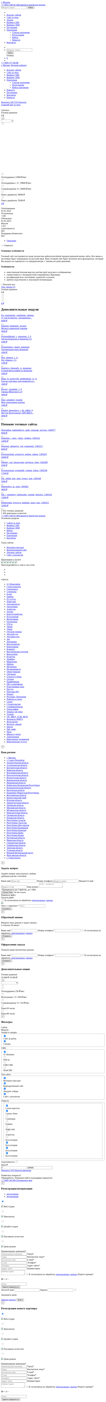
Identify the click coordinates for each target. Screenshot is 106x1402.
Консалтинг (12, 654)
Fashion (10, 596)
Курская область (14, 800)
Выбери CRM (13, 25)
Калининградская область (19, 788)
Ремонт (10, 694)
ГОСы (10, 624)
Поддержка (12, 27)
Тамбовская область (16, 845)
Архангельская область (17, 763)
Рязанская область (15, 840)
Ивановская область (16, 783)
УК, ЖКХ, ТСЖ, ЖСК (17, 717)
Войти (20, 1300)
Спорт (10, 702)
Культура (11, 656)
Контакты (11, 42)
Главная (5, 105)
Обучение (11, 674)
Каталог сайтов (14, 15)
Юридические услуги (17, 742)
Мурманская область (16, 810)
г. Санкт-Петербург (16, 760)
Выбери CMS (13, 22)
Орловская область (15, 815)
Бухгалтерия (12, 616)
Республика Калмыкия (17, 828)
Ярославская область (16, 855)
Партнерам (12, 30)
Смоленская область (16, 843)
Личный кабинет (19, 65)
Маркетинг (12, 661)
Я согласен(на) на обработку (28, 900)
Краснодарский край (16, 798)
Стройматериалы (15, 707)
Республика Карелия (16, 830)
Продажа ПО (13, 692)
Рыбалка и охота (14, 699)
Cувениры (11, 591)
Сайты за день (13, 523)
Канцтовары (12, 646)
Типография (12, 709)
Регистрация (18, 35)
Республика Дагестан (17, 823)
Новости (16, 40)
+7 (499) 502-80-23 (9, 1180)
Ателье (10, 611)
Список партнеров (21, 32)
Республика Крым (15, 835)
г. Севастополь (13, 858)
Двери (10, 626)
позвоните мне (25, 5)
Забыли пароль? (8, 1300)
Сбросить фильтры (22, 1170)
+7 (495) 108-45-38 (9, 5)
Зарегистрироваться (10, 1287)
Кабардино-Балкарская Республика (23, 785)
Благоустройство (14, 614)
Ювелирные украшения (18, 739)
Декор (9, 629)
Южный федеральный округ (20, 853)
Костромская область (16, 795)
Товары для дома (14, 712)
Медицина (12, 666)
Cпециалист (12, 589)
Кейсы (15, 37)
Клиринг (11, 649)
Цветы (10, 727)
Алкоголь (11, 609)
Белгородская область (17, 768)
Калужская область (16, 790)
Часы (9, 732)
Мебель (10, 664)
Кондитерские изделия (17, 651)
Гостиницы (12, 621)
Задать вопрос (39, 5)
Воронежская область (17, 780)
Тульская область (15, 850)
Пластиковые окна (15, 687)
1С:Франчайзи (13, 584)
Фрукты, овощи (14, 724)
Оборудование (13, 671)
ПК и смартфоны (15, 684)
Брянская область (15, 770)
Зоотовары (12, 641)
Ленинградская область (18, 803)
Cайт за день (12, 17)
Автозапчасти (13, 604)
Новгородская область (17, 813)
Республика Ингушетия (18, 825)
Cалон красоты (14, 586)
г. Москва (5, 2)
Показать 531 (7, 1170)
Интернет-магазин (15, 547)
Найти (30, 8)
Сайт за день (14, 105)
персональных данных (42, 900)
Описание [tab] (11, 240)
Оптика (10, 679)
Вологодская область (16, 778)
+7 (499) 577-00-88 (9, 63)
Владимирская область (17, 773)
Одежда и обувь (14, 676)
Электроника (13, 737)
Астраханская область (17, 765)
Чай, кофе (11, 729)
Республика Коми (15, 833)
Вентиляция (12, 619)
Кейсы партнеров (20, 87)
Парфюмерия (13, 681)
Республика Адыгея (16, 820)
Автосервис (12, 606)
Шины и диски (14, 734)
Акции (10, 20)
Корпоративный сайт (17, 550)
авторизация (12, 1196)
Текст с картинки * (10, 906)
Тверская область (15, 848)
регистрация (12, 1194)
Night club (11, 601)
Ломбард (11, 659)
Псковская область (15, 818)
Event (9, 594)
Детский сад (12, 634)
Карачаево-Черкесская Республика (23, 793)
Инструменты (13, 644)
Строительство (14, 704)
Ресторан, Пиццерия (16, 697)
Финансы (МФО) (15, 719)
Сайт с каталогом (15, 555)
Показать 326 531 (9, 102)
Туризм (10, 714)
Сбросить (21, 102)
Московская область (16, 808)
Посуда (10, 689)
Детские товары (14, 631)
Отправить (6, 909)
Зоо (8, 639)
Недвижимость (14, 669)
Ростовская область (16, 838)
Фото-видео (12, 722)
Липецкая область (15, 805)
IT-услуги (11, 599)
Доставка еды (13, 636)
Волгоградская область (17, 775)
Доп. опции (8, 287)
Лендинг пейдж (14, 552)
